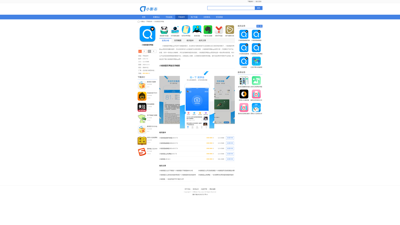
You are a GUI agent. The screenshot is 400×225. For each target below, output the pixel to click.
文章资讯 (206, 17)
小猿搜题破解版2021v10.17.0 (168, 148)
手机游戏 (169, 17)
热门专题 (194, 17)
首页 (143, 17)
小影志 (142, 21)
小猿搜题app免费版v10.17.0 (168, 154)
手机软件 (181, 17)
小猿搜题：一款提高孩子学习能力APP (171, 179)
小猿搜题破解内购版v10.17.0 (168, 138)
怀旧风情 (219, 17)
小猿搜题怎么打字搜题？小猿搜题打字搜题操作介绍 (176, 170)
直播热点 (156, 17)
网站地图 (212, 189)
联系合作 (196, 189)
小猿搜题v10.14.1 (164, 159)
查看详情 (230, 138)
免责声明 (204, 189)
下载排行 (250, 1)
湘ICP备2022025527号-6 (200, 194)
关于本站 (187, 189)
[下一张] (216, 99)
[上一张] (178, 99)
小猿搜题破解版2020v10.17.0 (168, 143)
